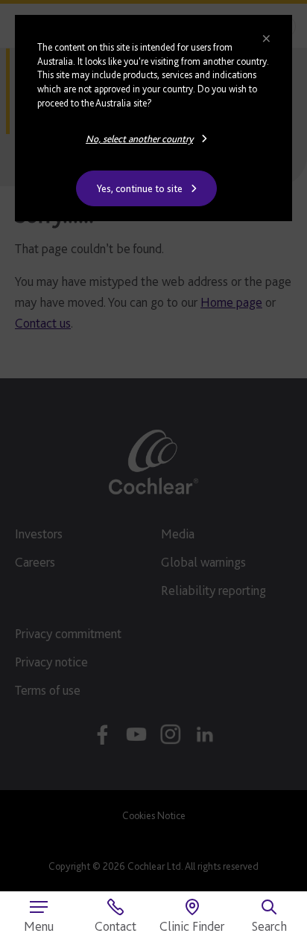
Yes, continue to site (140, 188)
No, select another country (139, 138)
